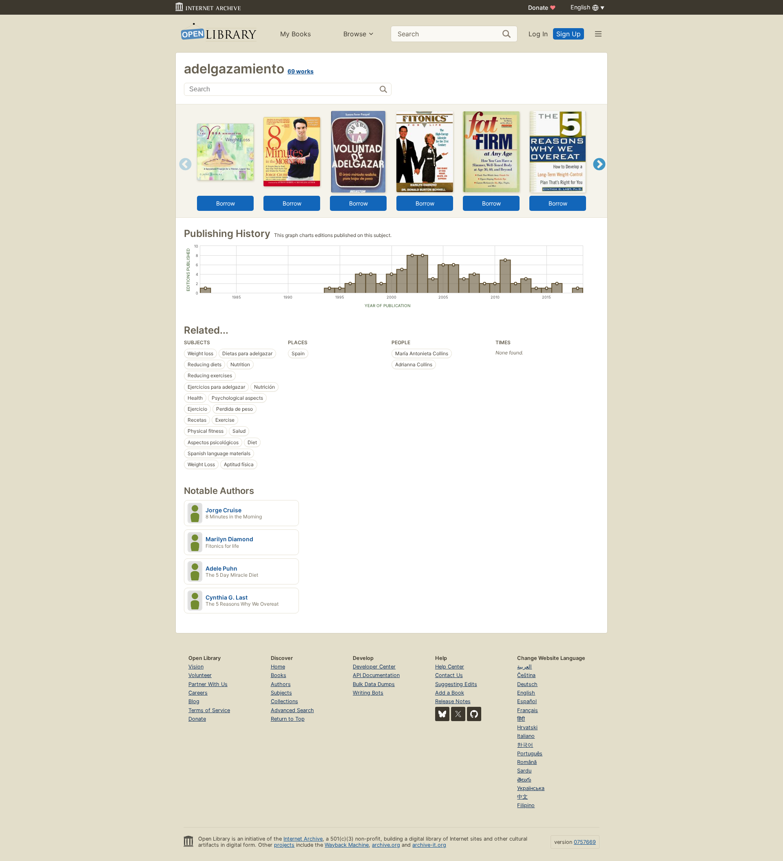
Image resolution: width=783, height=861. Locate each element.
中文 (522, 797)
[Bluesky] (442, 714)
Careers (198, 693)
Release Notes (453, 701)
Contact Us (449, 675)
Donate (542, 7)
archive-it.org (429, 845)
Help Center (449, 667)
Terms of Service (209, 710)
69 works (301, 71)
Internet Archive (303, 839)
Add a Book (449, 693)
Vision (195, 667)
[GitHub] (474, 714)
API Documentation (376, 675)
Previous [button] (182, 174)
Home (278, 667)
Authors (281, 684)
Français (527, 710)
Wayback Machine (347, 845)
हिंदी (521, 719)
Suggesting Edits (456, 684)
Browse (354, 34)
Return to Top (288, 719)
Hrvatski (527, 727)
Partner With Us (208, 684)
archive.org (386, 845)
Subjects (281, 693)
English (526, 693)
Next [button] (599, 174)
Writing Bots (368, 693)
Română (527, 762)
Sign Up (568, 34)
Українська (530, 788)
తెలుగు (524, 780)
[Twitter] (458, 714)
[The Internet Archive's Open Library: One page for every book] (218, 33)
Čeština (526, 675)
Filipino (526, 805)
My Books (295, 34)
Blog (193, 701)
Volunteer (200, 675)
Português (529, 753)
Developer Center (374, 667)
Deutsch (527, 684)
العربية (524, 667)
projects (284, 845)
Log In (538, 34)
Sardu (524, 771)
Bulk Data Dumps (374, 684)
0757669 (585, 842)
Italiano (526, 736)
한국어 (525, 745)
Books (278, 675)
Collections (284, 701)
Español (527, 701)
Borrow (225, 203)
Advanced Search (292, 710)
